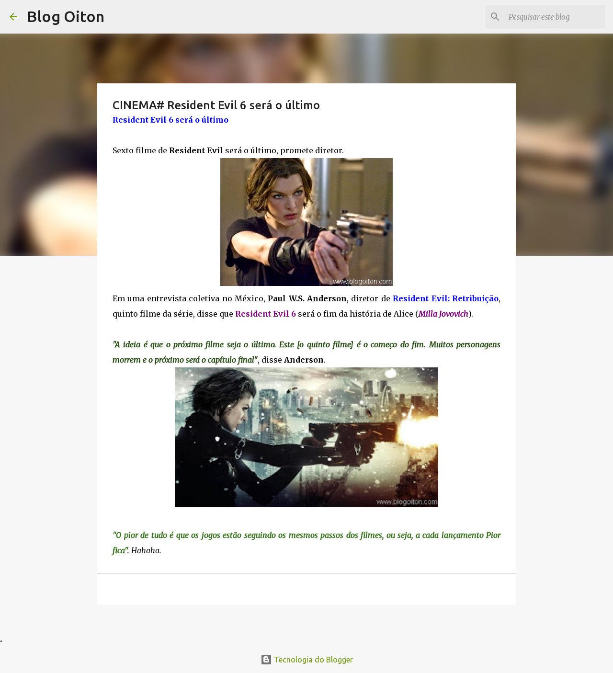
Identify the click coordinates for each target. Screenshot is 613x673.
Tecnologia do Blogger (312, 659)
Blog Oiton (65, 16)
